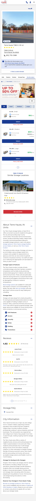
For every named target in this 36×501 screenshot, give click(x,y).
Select (18, 122)
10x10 (4, 305)
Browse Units (18, 212)
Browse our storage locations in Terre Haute (16, 483)
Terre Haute (9, 81)
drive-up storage (20, 288)
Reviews (14, 77)
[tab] (18, 412)
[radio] (5, 47)
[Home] (1, 81)
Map (29, 8)
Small (10, 106)
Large (28, 106)
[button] (18, 7)
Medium (19, 106)
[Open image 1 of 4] (18, 27)
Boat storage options (9, 285)
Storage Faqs (21, 77)
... (4, 81)
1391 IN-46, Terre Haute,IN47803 (14, 63)
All (4, 106)
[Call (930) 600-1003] (27, 2)
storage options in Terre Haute (12, 244)
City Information (30, 77)
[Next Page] (26, 401)
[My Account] (30, 2)
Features (8, 77)
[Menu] (34, 2)
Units (3, 77)
